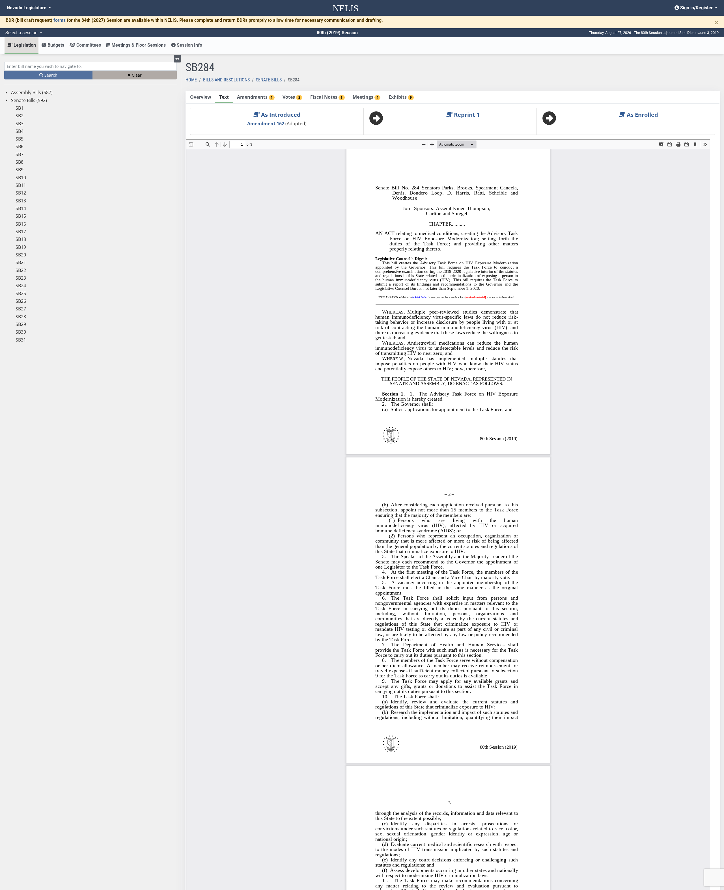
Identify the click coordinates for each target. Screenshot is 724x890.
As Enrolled (641, 114)
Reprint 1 (466, 114)
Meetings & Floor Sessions (138, 45)
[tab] (200, 97)
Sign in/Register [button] (696, 7)
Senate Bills (269, 80)
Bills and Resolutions (226, 80)
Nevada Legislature (27, 7)
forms (59, 20)
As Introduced (280, 114)
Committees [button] (88, 45)
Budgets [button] (55, 45)
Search (50, 75)
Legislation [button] (24, 45)
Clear (136, 75)
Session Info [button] (189, 45)
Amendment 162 (266, 123)
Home (191, 80)
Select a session (22, 32)
